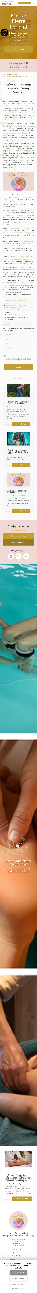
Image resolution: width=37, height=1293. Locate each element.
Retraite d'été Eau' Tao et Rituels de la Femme (18, 403)
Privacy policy (19, 1288)
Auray (7, 323)
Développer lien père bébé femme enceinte (17, 302)
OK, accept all (19, 1273)
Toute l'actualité (22, 1197)
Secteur (9, 74)
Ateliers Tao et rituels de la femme (18, 492)
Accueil (3, 74)
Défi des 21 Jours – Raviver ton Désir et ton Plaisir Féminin (17, 1177)
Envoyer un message (18, 536)
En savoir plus (21, 424)
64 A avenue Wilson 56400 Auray (18, 64)
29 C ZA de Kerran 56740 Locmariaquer (18, 68)
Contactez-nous (18, 49)
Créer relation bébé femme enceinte (15, 300)
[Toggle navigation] (34, 3)
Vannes (15, 74)
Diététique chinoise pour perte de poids (16, 305)
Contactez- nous (24, 3)
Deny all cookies (19, 1278)
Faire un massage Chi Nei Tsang (14, 307)
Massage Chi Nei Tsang (12, 309)
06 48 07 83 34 (18, 40)
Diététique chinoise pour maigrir (14, 304)
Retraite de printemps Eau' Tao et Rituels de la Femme (17, 452)
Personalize (19, 1284)
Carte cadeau (17, 542)
